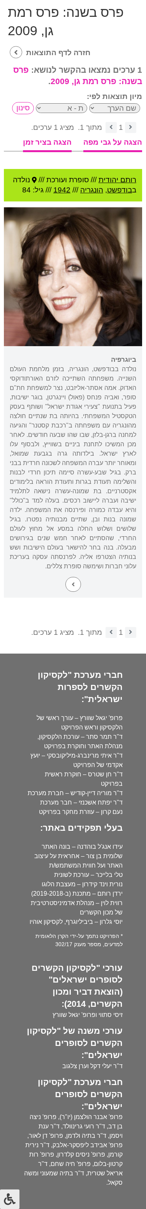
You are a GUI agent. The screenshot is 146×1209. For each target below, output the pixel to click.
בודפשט (119, 190)
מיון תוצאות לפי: (114, 96)
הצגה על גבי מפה (112, 142)
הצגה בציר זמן (47, 142)
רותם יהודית (117, 180)
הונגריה (91, 190)
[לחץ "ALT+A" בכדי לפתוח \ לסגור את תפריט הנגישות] (9, 1199)
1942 (61, 190)
